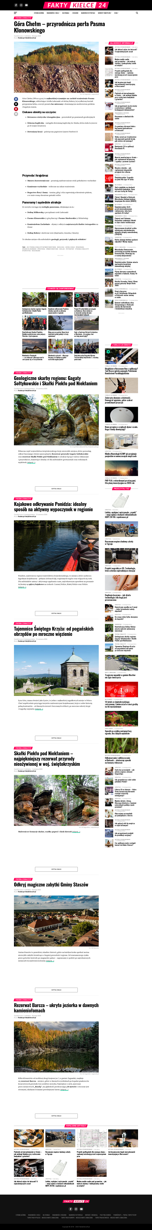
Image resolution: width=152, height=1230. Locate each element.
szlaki (62, 249)
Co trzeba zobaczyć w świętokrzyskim (42, 247)
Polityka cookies (105, 1215)
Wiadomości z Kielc (53, 13)
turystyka (27, 251)
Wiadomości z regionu (59, 1215)
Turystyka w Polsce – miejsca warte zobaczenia (43, 1218)
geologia (61, 247)
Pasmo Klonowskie (29, 249)
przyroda (41, 249)
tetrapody (70, 249)
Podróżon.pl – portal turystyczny (124, 1215)
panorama (80, 247)
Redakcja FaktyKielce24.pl (27, 38)
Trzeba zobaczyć (82, 249)
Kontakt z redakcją (91, 1215)
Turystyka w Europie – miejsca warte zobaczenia (77, 1218)
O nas (116, 13)
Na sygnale (65, 13)
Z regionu (75, 13)
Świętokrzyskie (52, 249)
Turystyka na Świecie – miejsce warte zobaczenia (111, 1218)
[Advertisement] (60, 154)
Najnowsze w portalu (88, 13)
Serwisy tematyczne (104, 13)
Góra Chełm (70, 247)
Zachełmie (36, 251)
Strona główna (39, 13)
